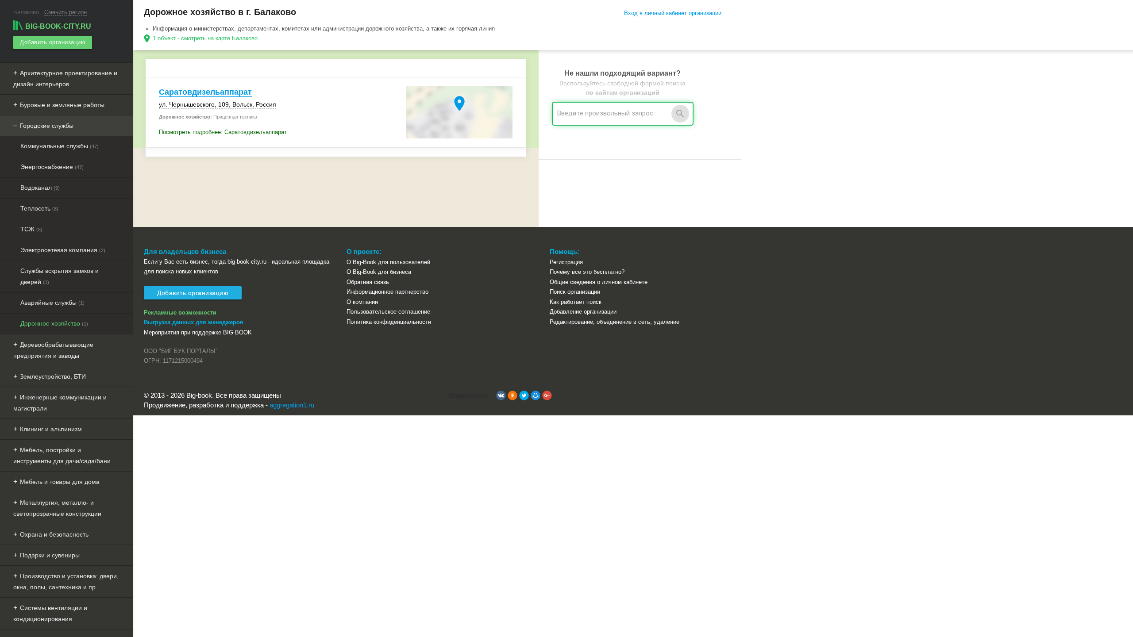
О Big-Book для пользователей (388, 262)
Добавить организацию (52, 42)
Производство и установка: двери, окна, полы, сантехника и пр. (66, 581)
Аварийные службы (52, 302)
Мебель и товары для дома (60, 481)
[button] (501, 395)
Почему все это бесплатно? (587, 272)
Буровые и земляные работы (62, 104)
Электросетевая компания (62, 249)
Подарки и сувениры (50, 555)
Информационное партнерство (387, 291)
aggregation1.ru (292, 405)
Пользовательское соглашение (388, 311)
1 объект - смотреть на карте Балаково (205, 38)
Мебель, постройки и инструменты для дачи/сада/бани (62, 455)
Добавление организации (583, 311)
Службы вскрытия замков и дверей (59, 276)
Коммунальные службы (59, 146)
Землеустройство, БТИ (53, 376)
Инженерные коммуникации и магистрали (60, 403)
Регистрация (566, 262)
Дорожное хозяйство (54, 323)
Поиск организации (575, 291)
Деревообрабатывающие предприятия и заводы (53, 350)
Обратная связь (368, 282)
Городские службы (46, 125)
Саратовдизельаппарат (205, 92)
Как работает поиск (575, 302)
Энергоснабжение (52, 166)
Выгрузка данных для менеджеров (193, 322)
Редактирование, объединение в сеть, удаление (614, 321)
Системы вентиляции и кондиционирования (50, 613)
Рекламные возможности (180, 312)
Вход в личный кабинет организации (672, 13)
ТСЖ (31, 229)
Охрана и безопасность (54, 534)
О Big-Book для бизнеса (379, 272)
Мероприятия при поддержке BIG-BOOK (198, 332)
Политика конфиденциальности (389, 321)
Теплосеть (39, 208)
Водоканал (40, 187)
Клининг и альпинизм (51, 429)
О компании (362, 302)
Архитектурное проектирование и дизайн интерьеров (65, 78)
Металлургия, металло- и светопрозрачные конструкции (57, 508)
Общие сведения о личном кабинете (598, 282)
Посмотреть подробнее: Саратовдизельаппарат (223, 132)
